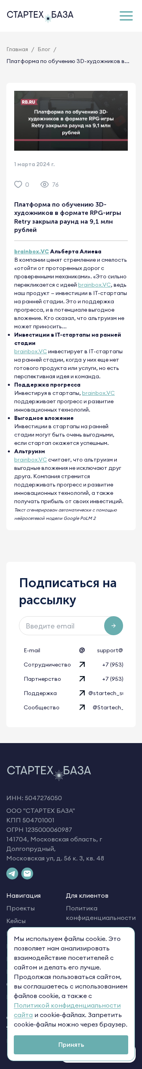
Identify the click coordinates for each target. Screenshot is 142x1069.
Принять (71, 1044)
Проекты (20, 908)
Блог (43, 49)
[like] (18, 184)
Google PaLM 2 (79, 518)
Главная (17, 49)
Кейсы (16, 921)
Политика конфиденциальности (101, 912)
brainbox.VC (31, 251)
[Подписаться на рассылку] (113, 625)
